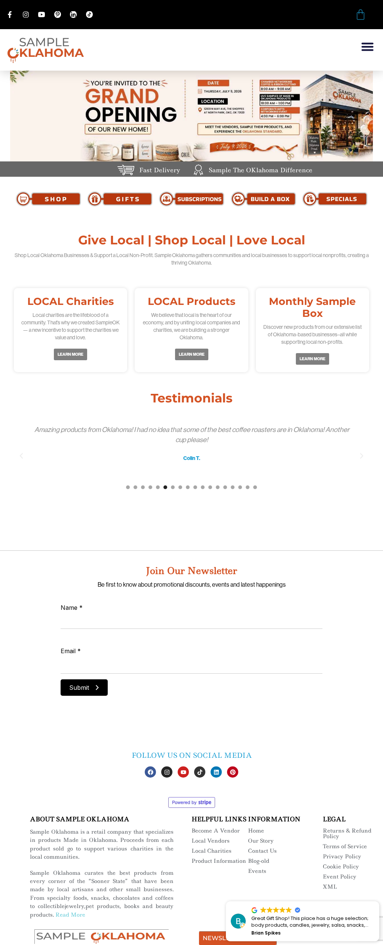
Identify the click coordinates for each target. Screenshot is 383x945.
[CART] (360, 14)
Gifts (120, 198)
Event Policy (339, 876)
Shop (48, 198)
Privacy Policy (342, 856)
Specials (334, 198)
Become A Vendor (216, 830)
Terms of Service (345, 846)
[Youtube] (183, 772)
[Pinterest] (232, 772)
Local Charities (212, 851)
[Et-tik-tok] (199, 772)
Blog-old (258, 861)
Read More (70, 914)
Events (257, 871)
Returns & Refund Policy (347, 833)
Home (256, 830)
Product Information (219, 861)
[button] (368, 46)
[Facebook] (150, 772)
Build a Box (263, 198)
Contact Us (262, 851)
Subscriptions (191, 198)
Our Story (261, 840)
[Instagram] (166, 772)
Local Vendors (211, 840)
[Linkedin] (216, 772)
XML (330, 886)
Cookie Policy (341, 866)
